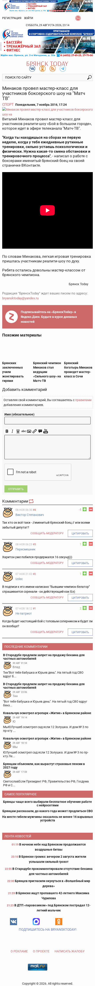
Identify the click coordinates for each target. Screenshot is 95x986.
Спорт (8, 104)
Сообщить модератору (47, 533)
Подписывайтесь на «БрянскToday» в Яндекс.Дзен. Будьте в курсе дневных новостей (49, 316)
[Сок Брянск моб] (47, 43)
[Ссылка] (34, 431)
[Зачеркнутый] (23, 431)
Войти (28, 18)
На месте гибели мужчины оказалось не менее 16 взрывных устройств (47, 818)
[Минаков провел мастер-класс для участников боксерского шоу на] (47, 112)
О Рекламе (19, 951)
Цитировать (80, 533)
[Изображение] (29, 431)
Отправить (16, 489)
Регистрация (11, 18)
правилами (83, 400)
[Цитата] (40, 431)
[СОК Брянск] (47, 6)
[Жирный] (7, 431)
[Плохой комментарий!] (91, 509)
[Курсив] (12, 431)
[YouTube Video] (45, 431)
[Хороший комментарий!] (85, 509)
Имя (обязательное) (19, 414)
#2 (34, 574)
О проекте (41, 951)
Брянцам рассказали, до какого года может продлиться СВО (47, 811)
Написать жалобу (70, 951)
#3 (34, 544)
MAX (36, 921)
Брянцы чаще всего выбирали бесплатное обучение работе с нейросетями (47, 803)
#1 (34, 608)
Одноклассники (58, 921)
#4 (34, 509)
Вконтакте (13, 921)
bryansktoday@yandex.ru (20, 298)
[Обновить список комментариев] (31, 501)
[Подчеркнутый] (18, 431)
